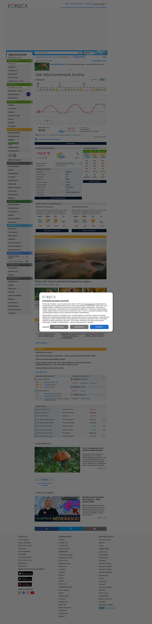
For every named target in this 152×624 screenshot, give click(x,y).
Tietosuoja (45, 327)
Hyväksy (99, 327)
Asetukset (79, 327)
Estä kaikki (59, 327)
